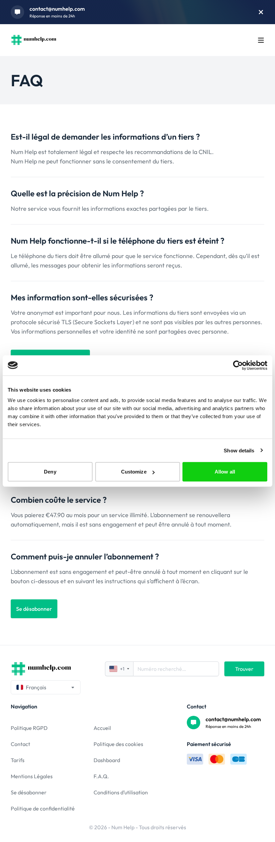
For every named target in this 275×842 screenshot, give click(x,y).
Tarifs (17, 760)
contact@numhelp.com (57, 8)
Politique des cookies (118, 744)
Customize (134, 472)
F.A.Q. (101, 776)
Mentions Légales (32, 776)
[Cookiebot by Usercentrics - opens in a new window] (238, 365)
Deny (50, 472)
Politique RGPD (29, 728)
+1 (122, 669)
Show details (239, 450)
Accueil (102, 728)
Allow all (225, 472)
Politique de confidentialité (43, 808)
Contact (20, 744)
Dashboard (107, 760)
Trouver (244, 668)
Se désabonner (29, 792)
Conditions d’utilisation (121, 792)
